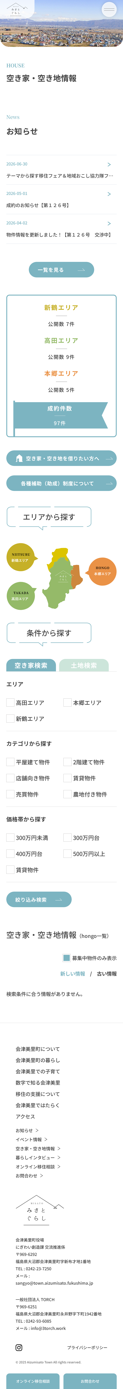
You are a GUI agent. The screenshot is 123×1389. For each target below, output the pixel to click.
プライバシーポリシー (87, 1347)
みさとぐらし (17, 9)
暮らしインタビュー (35, 1157)
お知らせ (24, 1130)
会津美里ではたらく (38, 1105)
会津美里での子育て (38, 1071)
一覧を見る (51, 269)
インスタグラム (19, 1347)
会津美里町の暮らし (38, 1060)
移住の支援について (38, 1093)
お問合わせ (26, 1175)
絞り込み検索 (31, 899)
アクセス (25, 1116)
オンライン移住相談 (35, 1166)
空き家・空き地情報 (35, 1148)
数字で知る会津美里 (38, 1082)
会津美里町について (38, 1048)
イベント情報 (29, 1139)
